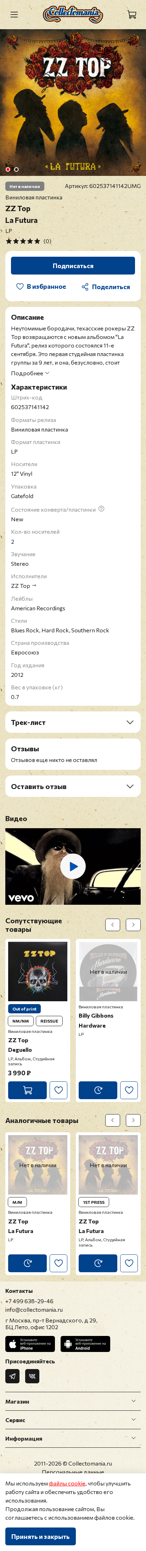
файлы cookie (67, 1483)
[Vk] (32, 1376)
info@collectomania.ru (34, 1309)
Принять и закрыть (40, 1536)
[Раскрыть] (134, 1401)
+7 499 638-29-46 (29, 1300)
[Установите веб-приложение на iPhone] (30, 1344)
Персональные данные (73, 1471)
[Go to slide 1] (8, 169)
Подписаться (73, 266)
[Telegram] (12, 1376)
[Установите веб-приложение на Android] (85, 1344)
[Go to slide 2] (16, 169)
